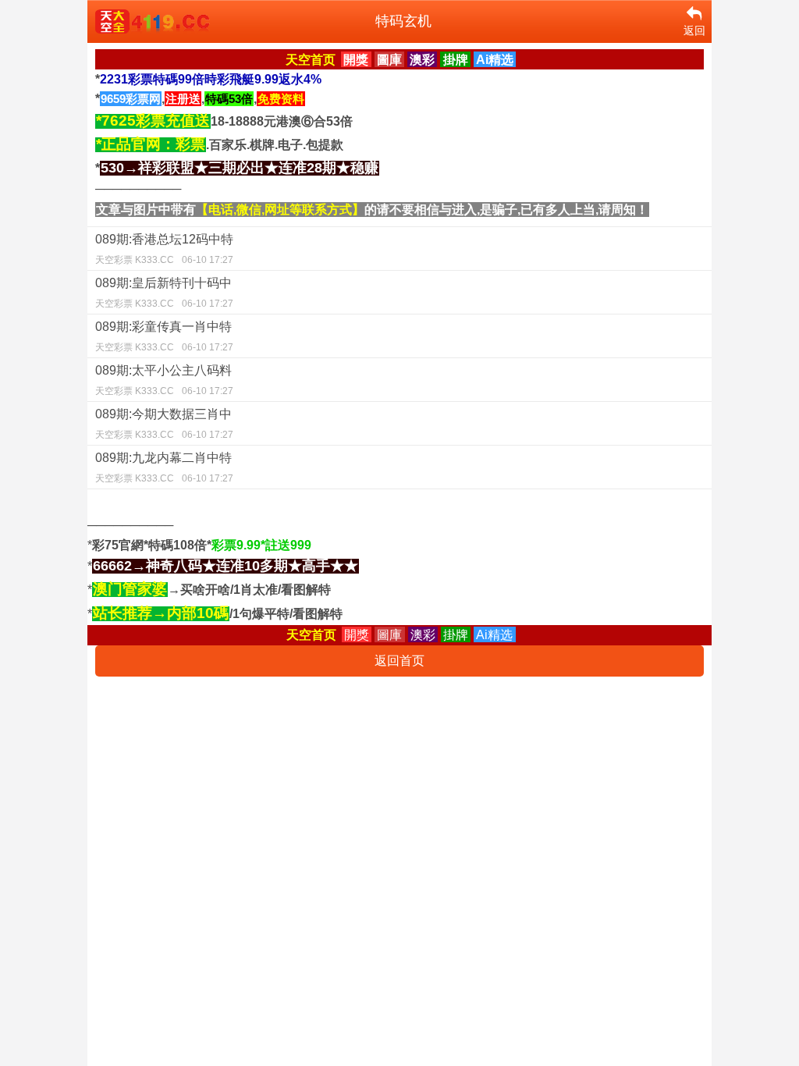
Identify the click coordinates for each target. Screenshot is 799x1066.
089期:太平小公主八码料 (164, 380)
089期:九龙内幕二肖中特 (164, 467)
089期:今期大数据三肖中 (164, 423)
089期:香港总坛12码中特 (164, 249)
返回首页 (399, 660)
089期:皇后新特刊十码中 (164, 292)
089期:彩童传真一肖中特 (164, 336)
